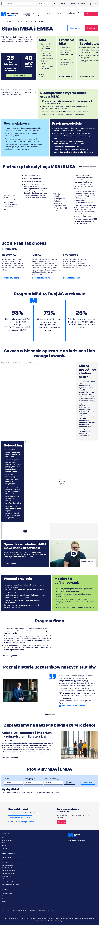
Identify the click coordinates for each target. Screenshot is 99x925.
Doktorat (4, 879)
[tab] (80, 166)
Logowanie (81, 3)
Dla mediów (72, 3)
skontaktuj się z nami (26, 822)
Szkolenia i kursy (7, 876)
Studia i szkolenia (49, 14)
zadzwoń (11, 822)
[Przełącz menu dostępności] (91, 3)
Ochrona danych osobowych (27, 910)
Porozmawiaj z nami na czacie (20, 817)
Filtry (71, 782)
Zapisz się (90, 14)
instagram (85, 843)
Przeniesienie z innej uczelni (10, 884)
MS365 (4, 846)
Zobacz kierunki (66, 77)
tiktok (96, 843)
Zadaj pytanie (75, 28)
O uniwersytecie (37, 14)
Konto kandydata (7, 840)
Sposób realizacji (50, 779)
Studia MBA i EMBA (8, 873)
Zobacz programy (19, 75)
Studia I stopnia (6, 857)
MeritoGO (5, 843)
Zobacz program (43, 75)
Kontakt (63, 3)
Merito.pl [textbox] (42, 3)
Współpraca (71, 13)
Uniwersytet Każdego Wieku (10, 882)
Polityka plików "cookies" (46, 910)
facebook (69, 843)
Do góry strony (88, 782)
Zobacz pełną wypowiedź (73, 706)
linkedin (75, 843)
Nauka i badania (59, 14)
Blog (79, 13)
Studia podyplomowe (8, 870)
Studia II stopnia (7, 863)
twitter (80, 843)
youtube (90, 843)
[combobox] (47, 3)
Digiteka (4, 848)
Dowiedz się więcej (9, 656)
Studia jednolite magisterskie (11, 860)
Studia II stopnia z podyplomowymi (7, 866)
